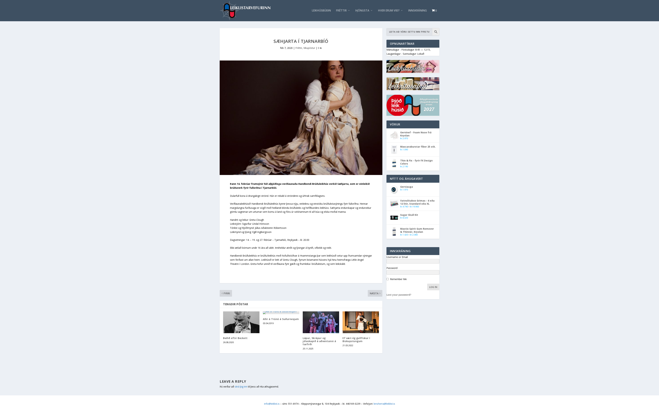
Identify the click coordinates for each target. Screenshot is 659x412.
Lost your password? (398, 294)
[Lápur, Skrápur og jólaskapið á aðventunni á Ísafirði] (321, 322)
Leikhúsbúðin (321, 10)
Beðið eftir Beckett (235, 338)
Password (391, 268)
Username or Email (397, 257)
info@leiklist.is (272, 403)
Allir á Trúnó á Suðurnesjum (281, 319)
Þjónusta (362, 10)
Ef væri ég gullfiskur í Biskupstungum (356, 339)
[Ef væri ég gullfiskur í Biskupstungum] (361, 322)
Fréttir (341, 10)
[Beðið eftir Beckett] (241, 322)
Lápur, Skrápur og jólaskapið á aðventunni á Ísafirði (319, 341)
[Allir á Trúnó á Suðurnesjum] (281, 312)
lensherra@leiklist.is (384, 403)
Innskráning (417, 10)
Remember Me (398, 279)
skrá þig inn (241, 386)
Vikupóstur (309, 48)
